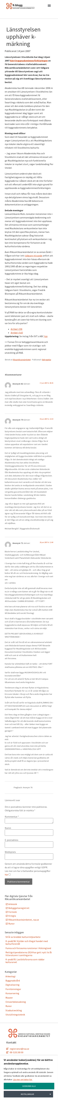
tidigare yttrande (33, 255)
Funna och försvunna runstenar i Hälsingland (28, 948)
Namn (8, 828)
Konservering (12, 993)
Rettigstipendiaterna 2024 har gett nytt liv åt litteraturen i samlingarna (29, 954)
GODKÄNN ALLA (29, 1086)
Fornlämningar (13, 989)
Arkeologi (10, 976)
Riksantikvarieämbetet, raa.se (23, 919)
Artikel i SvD (17, 332)
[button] (49, 6)
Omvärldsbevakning (16, 1001)
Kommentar (12, 816)
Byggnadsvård (13, 980)
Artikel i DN (16, 329)
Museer (9, 997)
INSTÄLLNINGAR (27, 1094)
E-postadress (11, 840)
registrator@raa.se (19, 1048)
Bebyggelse (46, 359)
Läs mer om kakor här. (22, 1079)
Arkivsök (12, 904)
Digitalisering (12, 984)
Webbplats (10, 852)
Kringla (12, 915)
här (45, 336)
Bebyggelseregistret (18, 907)
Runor (11, 923)
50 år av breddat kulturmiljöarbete (23, 936)
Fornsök (12, 911)
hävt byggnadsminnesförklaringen (29, 60)
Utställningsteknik (15, 1014)
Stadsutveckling (14, 1010)
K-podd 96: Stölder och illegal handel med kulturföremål (27, 942)
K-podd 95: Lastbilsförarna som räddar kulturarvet (25, 961)
